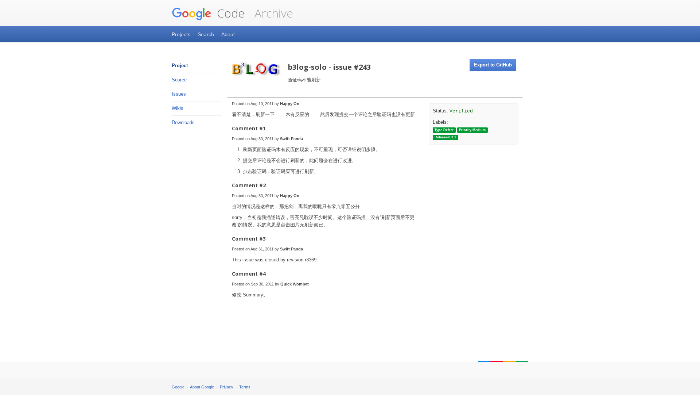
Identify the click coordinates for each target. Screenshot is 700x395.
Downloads (183, 122)
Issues (179, 94)
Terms (244, 387)
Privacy (226, 387)
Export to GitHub (493, 65)
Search (206, 34)
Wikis (177, 108)
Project (180, 65)
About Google (202, 387)
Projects (181, 34)
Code (229, 13)
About (228, 34)
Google (178, 387)
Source (179, 80)
